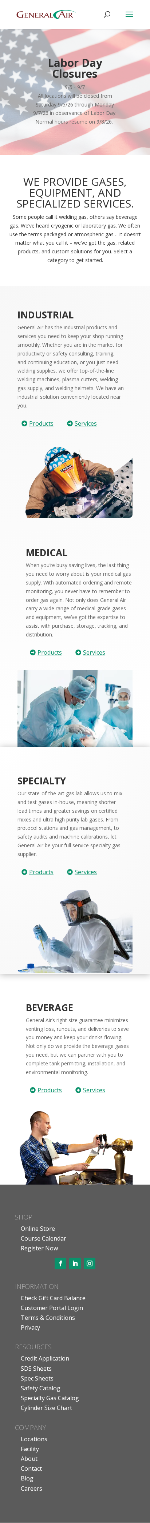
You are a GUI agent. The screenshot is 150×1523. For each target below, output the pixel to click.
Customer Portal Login (52, 1308)
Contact (31, 1468)
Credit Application (45, 1358)
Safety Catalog (40, 1388)
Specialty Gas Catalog (50, 1398)
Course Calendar (43, 1238)
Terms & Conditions (48, 1318)
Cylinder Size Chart (46, 1408)
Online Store (38, 1229)
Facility (30, 1449)
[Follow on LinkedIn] (75, 1263)
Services (86, 423)
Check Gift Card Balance (53, 1298)
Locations (34, 1439)
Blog (27, 1478)
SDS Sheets (36, 1369)
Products (41, 423)
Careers (31, 1488)
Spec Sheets (37, 1378)
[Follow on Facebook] (60, 1263)
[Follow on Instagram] (89, 1263)
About (29, 1459)
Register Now (39, 1248)
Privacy (30, 1327)
